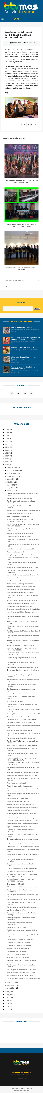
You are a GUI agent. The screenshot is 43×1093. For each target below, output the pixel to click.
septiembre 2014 (12, 476)
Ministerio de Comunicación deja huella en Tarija (22, 567)
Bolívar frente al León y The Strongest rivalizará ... (23, 823)
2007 (7, 1009)
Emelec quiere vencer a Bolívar (17, 927)
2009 (7, 1003)
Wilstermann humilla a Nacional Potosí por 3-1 (22, 587)
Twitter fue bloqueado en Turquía (17, 954)
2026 (7, 429)
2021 (7, 444)
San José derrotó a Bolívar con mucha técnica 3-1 (23, 581)
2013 (7, 992)
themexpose (25, 1090)
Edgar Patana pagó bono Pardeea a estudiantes (22, 807)
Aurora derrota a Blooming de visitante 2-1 (20, 584)
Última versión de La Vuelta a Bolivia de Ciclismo (23, 847)
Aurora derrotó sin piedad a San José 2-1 (20, 717)
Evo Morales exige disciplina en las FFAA (20, 606)
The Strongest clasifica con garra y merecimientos (23, 899)
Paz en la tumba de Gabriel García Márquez (21, 738)
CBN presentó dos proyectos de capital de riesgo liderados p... (21, 181)
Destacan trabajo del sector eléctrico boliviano (21, 268)
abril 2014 (10, 491)
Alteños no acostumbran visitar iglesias (19, 730)
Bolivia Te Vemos (27, 1088)
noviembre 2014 (12, 470)
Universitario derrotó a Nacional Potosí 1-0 (21, 723)
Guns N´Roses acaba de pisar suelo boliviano (22, 868)
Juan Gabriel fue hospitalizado (17, 783)
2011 (7, 997)
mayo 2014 (11, 488)
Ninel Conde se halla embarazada (18, 516)
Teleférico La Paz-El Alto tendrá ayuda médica (22, 887)
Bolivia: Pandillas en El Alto (21, 328)
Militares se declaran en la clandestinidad (20, 645)
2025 (7, 432)
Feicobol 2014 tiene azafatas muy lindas (20, 533)
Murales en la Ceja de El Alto (16, 910)
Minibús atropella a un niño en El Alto (19, 536)
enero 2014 (11, 988)
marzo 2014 (11, 982)
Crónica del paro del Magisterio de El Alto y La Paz (23, 609)
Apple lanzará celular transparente (18, 948)
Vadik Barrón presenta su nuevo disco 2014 (21, 549)
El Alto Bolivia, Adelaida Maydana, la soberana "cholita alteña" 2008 (25, 338)
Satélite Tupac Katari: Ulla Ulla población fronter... (23, 667)
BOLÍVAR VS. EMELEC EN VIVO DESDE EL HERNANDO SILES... (22, 875)
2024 (7, 435)
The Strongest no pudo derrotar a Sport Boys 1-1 (23, 969)
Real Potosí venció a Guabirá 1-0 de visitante (21, 720)
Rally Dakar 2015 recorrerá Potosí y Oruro (21, 972)
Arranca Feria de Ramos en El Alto (18, 810)
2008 (7, 1006)
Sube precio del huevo (14, 578)
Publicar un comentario (12, 287)
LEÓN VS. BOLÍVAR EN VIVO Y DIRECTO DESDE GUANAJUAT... (21, 759)
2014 (7, 465)
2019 (7, 450)
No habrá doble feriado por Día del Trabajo (20, 818)
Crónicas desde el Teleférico (16, 884)
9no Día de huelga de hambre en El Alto (20, 975)
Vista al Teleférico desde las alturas (18, 957)
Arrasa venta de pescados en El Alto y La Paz (22, 746)
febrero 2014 (11, 985)
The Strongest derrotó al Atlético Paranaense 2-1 (23, 907)
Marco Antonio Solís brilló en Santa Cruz (20, 939)
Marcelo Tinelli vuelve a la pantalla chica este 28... (23, 575)
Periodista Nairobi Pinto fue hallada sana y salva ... (23, 821)
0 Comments (30, 43)
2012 (7, 994)
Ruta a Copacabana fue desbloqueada (19, 786)
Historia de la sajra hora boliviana (24, 347)
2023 (7, 438)
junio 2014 (10, 485)
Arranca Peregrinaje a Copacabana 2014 (20, 804)
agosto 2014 (11, 479)
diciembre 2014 (12, 467)
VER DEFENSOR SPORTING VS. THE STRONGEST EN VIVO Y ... (20, 520)
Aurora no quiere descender (16, 552)
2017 (7, 456)
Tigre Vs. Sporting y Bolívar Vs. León (19, 827)
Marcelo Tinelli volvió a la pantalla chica (19, 513)
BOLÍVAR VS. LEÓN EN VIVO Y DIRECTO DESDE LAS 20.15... (21, 649)
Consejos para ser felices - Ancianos (19, 942)
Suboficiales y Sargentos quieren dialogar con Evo (23, 510)
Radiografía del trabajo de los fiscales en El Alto (22, 775)
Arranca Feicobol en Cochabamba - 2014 (20, 603)
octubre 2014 (11, 473)
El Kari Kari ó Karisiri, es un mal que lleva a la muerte (24, 358)
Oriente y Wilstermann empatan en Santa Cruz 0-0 (23, 714)
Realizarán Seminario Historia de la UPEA (20, 592)
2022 (7, 441)
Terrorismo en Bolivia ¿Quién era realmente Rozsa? (23, 368)
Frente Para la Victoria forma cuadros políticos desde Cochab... (21, 225)
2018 (7, 453)
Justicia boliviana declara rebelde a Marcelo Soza (23, 772)
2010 (7, 1000)
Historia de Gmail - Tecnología (17, 951)
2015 (7, 462)
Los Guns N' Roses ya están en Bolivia (20, 871)
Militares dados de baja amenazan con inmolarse (23, 694)
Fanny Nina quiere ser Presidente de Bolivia (21, 555)
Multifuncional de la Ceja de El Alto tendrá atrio (22, 844)
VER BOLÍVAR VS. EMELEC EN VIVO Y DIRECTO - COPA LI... (20, 880)
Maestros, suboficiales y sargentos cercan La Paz (23, 600)
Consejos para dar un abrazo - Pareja (19, 945)
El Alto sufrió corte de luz (15, 701)
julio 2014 (10, 482)
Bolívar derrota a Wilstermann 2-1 (18, 801)
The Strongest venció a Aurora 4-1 (18, 798)
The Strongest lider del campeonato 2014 (20, 589)
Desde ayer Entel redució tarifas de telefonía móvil (23, 978)
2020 (7, 447)
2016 (7, 459)
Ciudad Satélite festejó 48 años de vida (19, 498)
